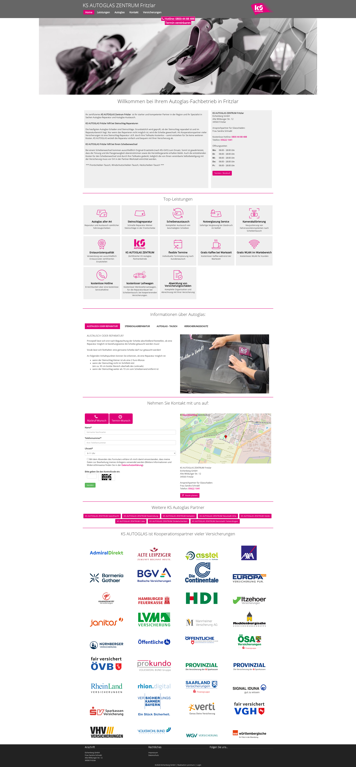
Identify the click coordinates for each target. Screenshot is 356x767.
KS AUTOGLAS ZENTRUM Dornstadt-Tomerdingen (215, 521)
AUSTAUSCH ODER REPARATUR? (102, 326)
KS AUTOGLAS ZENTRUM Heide (255, 516)
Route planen (191, 495)
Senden (90, 485)
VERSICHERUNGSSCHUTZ (196, 326)
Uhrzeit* (89, 448)
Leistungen (103, 12)
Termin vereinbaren (178, 23)
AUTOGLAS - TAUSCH (167, 326)
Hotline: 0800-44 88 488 (179, 19)
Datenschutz (153, 755)
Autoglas (120, 12)
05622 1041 (227, 139)
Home (88, 12)
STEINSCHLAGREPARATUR (137, 326)
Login (199, 765)
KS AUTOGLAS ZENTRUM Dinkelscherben (168, 521)
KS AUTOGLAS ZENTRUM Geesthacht (102, 516)
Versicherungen (152, 12)
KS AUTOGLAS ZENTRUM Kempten (179, 516)
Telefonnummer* (93, 438)
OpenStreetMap (189, 414)
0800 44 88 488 (239, 136)
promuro (191, 765)
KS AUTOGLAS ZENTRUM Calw (131, 521)
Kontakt (133, 12)
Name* (88, 427)
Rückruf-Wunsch (96, 420)
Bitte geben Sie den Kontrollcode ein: (102, 471)
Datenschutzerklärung (132, 465)
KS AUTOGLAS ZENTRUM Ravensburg (141, 516)
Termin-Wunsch (121, 420)
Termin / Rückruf (222, 173)
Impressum (153, 752)
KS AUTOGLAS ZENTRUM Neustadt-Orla (218, 516)
